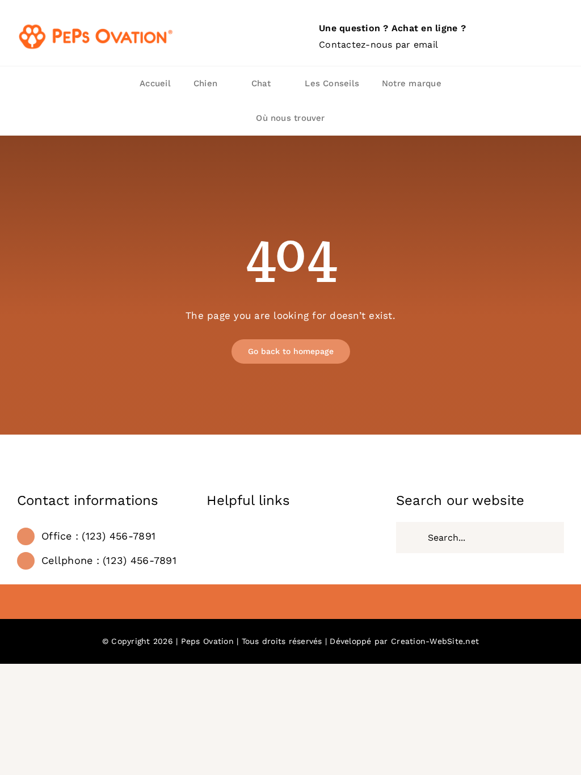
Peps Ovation (207, 641)
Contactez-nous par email (378, 44)
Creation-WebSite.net (435, 641)
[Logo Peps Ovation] (96, 26)
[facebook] (290, 603)
